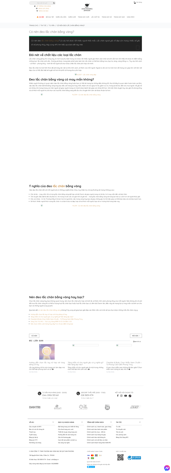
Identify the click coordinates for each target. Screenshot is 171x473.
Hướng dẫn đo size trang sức (67, 434)
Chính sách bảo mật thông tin (96, 437)
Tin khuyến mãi (120, 429)
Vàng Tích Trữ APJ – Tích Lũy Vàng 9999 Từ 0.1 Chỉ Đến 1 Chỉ (51, 321)
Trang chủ (33, 25)
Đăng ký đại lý (33, 437)
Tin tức (43, 25)
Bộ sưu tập (50, 17)
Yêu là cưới (119, 432)
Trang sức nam (119, 17)
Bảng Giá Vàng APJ (122, 437)
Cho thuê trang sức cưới (65, 429)
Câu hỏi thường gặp (64, 437)
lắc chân (59, 186)
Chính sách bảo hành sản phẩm (97, 429)
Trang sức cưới (83, 17)
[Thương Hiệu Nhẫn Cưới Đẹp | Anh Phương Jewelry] (87, 7)
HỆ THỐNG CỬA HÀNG (43, 6)
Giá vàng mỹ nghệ (64, 442)
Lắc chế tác (95, 17)
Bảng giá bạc (43, 11)
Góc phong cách (121, 434)
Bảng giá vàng (43, 8)
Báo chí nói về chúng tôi (36, 429)
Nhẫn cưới (72, 17)
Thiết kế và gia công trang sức (67, 432)
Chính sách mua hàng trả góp (96, 434)
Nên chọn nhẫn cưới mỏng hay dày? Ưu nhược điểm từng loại (52, 324)
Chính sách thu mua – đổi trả (96, 432)
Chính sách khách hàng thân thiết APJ (99, 442)
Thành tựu (32, 432)
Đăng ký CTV (33, 440)
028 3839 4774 (87, 395)
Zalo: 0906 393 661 (50, 395)
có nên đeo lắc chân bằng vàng (49, 310)
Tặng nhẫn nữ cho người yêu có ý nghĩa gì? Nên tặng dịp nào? (52, 317)
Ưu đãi (41, 17)
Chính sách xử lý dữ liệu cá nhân (97, 440)
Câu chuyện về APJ (35, 426)
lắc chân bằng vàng (49, 40)
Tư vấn (52, 25)
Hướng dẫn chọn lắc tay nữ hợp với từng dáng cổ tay (49, 314)
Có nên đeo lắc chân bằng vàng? (51, 32)
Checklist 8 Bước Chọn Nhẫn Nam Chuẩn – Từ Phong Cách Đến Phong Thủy (57, 319)
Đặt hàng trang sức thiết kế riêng (68, 426)
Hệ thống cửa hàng (35, 442)
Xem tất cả (137, 341)
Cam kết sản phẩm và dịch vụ (67, 440)
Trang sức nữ (107, 17)
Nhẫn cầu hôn (61, 17)
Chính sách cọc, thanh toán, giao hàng (99, 426)
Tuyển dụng (33, 434)
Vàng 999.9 (130, 17)
